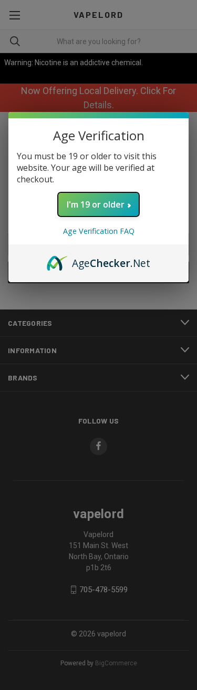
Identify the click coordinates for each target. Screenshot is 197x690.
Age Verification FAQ (98, 231)
